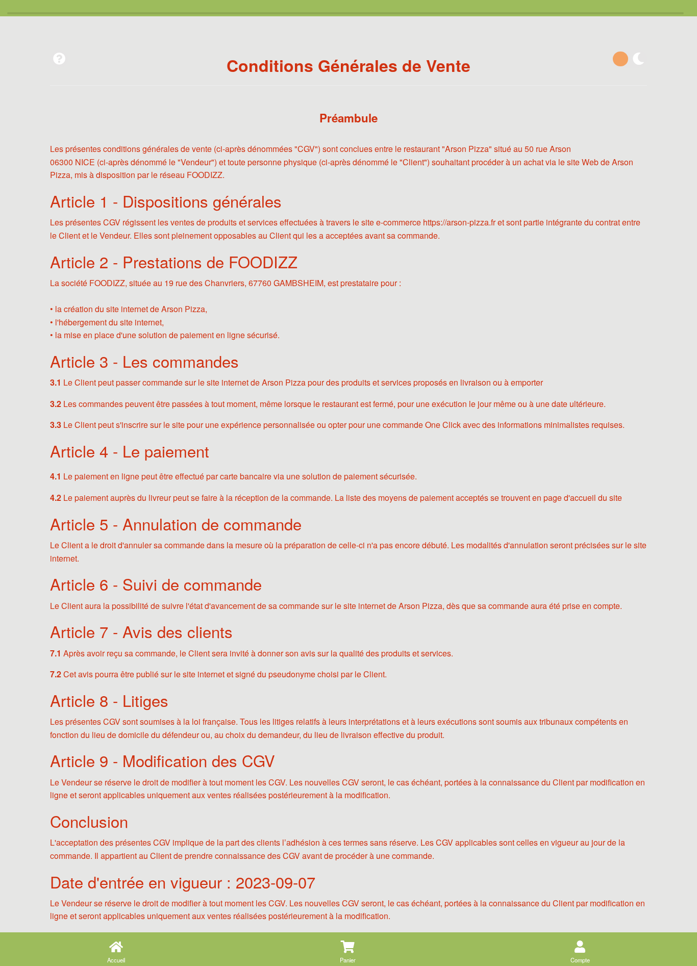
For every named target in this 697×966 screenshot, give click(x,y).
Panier (348, 960)
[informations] (59, 59)
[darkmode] (629, 59)
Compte (580, 960)
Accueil (116, 960)
